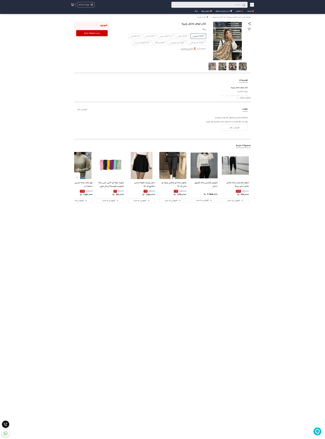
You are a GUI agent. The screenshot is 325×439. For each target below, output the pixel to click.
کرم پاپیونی (198, 36)
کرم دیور (182, 36)
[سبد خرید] (72, 4)
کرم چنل (150, 36)
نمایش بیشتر (245, 97)
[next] (77, 177)
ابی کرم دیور (166, 36)
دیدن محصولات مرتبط (92, 33)
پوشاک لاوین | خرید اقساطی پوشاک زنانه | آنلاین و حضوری (231, 17)
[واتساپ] (5, 433)
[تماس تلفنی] (5, 424)
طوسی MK (160, 42)
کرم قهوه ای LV (142, 42)
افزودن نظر (82, 109)
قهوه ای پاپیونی (177, 42)
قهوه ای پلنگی (197, 42)
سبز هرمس (135, 36)
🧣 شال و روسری (202, 17)
